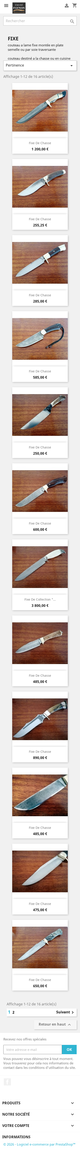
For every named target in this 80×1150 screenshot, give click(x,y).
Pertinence (40, 65)
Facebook (7, 1081)
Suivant (65, 1012)
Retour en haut (55, 1025)
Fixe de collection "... (40, 599)
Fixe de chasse (40, 143)
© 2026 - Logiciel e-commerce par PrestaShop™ (39, 1144)
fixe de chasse (40, 295)
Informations (16, 1136)
